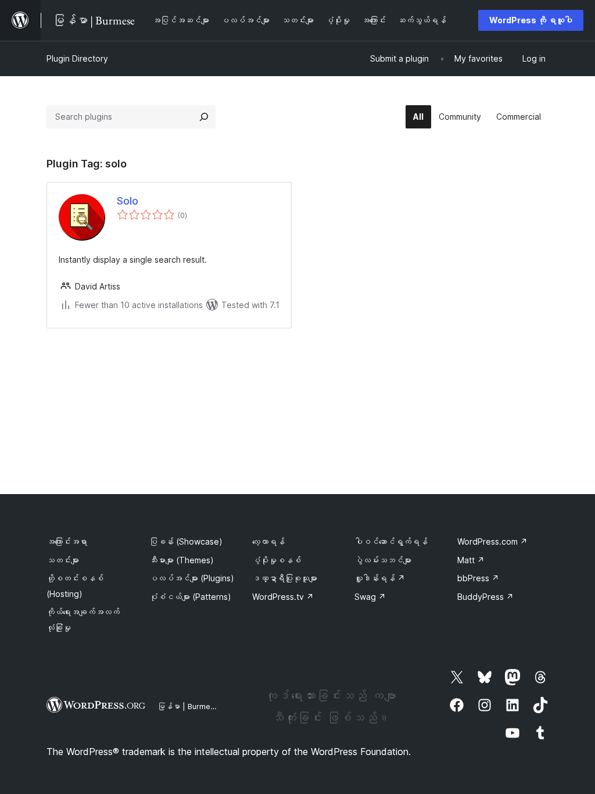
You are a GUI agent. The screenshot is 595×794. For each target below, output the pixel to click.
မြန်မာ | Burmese (188, 706)
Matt (471, 560)
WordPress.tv (283, 597)
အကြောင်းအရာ (66, 541)
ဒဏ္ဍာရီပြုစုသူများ (284, 578)
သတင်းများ (62, 560)
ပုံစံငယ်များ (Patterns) (190, 597)
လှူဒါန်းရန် (379, 578)
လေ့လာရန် (268, 541)
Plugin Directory (77, 58)
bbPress (478, 578)
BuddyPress (485, 597)
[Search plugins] (204, 116)
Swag (370, 597)
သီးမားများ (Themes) (181, 560)
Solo (127, 201)
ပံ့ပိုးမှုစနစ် (276, 560)
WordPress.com (492, 541)
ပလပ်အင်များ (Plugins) (191, 578)
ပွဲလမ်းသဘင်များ (382, 560)
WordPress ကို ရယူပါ (530, 20)
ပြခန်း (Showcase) (186, 541)
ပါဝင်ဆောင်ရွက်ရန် (391, 541)
